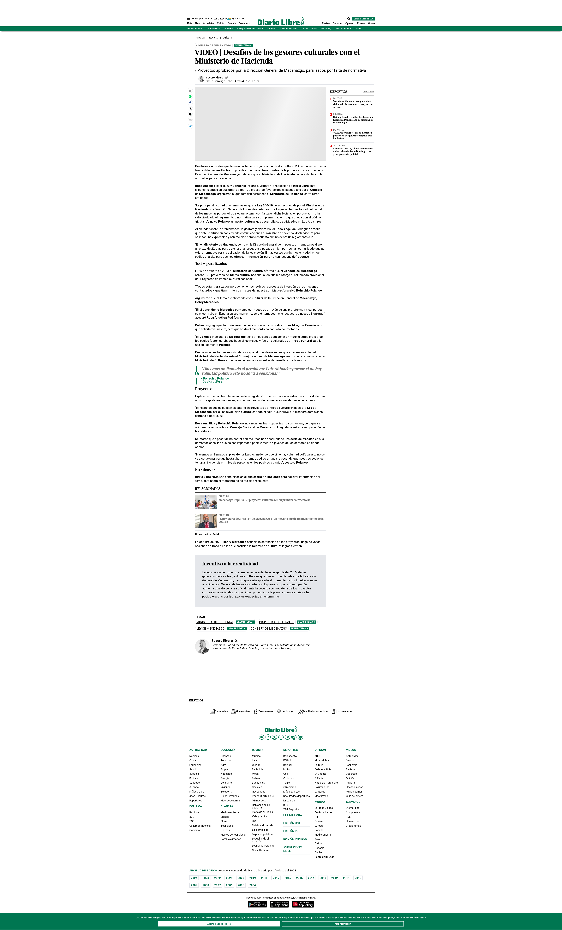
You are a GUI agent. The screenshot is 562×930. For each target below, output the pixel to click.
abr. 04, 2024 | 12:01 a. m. (244, 81)
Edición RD (291, 831)
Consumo (226, 782)
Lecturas (320, 791)
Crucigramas (353, 825)
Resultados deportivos (296, 796)
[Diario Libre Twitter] (274, 737)
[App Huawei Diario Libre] (303, 904)
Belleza (256, 778)
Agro (223, 765)
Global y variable (230, 796)
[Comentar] (190, 114)
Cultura (227, 37)
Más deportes (291, 791)
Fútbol (287, 760)
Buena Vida (258, 782)
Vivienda (226, 787)
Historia (225, 830)
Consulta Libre (260, 850)
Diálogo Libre (196, 791)
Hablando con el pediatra (261, 806)
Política (221, 23)
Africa (318, 843)
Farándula (257, 769)
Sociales (257, 787)
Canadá (319, 830)
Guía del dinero (354, 796)
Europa (319, 825)
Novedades (258, 791)
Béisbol (287, 765)
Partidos (194, 812)
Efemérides (352, 807)
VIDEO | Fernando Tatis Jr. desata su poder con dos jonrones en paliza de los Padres (352, 136)
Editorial (319, 765)
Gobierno (194, 830)
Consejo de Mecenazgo (269, 628)
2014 (311, 878)
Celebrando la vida (262, 825)
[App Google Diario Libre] (257, 904)
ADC (317, 756)
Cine (254, 760)
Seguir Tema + (243, 45)
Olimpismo (289, 787)
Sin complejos (260, 829)
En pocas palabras (262, 834)
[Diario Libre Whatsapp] (300, 737)
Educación (195, 765)
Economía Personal (263, 845)
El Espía (319, 778)
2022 (217, 878)
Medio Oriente (323, 834)
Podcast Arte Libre (263, 796)
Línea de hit (290, 800)
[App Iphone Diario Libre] (279, 904)
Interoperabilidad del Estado (250, 29)
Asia (317, 839)
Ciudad (193, 760)
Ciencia (225, 816)
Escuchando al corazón (260, 840)
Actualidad (209, 23)
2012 (334, 878)
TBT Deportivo (291, 809)
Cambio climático (231, 839)
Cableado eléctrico (288, 29)
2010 (358, 878)
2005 (241, 885)
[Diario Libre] (281, 21)
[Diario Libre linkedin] (281, 737)
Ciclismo (288, 778)
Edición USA (291, 823)
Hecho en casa (354, 787)
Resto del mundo (324, 856)
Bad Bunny (326, 29)
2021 (229, 878)
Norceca (271, 29)
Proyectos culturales (276, 622)
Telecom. (226, 791)
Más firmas (321, 796)
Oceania (319, 848)
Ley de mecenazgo (210, 628)
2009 (194, 885)
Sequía (357, 29)
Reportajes (195, 800)
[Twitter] (236, 640)
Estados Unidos (324, 807)
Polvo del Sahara (343, 29)
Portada (200, 37)
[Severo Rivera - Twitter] (226, 77)
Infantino (228, 29)
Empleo (225, 769)
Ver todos (368, 91)
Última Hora (193, 23)
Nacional (194, 756)
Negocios (226, 773)
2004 (252, 885)
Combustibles (213, 29)
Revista (326, 23)
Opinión (349, 23)
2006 (229, 885)
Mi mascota (259, 800)
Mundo (232, 23)
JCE (191, 816)
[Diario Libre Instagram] (268, 737)
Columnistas (322, 787)
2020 (241, 878)
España (319, 821)
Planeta (361, 23)
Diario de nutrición (262, 812)
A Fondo (194, 787)
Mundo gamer (354, 791)
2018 (264, 878)
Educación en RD (195, 29)
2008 (206, 885)
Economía (244, 23)
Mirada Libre (322, 760)
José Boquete (197, 796)
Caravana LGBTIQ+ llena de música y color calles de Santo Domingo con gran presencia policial (353, 151)
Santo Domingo (215, 81)
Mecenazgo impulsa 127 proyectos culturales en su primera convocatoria (264, 500)
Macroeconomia (230, 800)
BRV (285, 805)
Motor (286, 769)
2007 (217, 885)
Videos (371, 23)
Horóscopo (352, 821)
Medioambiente (230, 812)
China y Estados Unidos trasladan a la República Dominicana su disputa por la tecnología (353, 120)
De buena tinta (323, 769)
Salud (192, 769)
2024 (194, 878)
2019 (252, 878)
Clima (224, 821)
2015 (299, 878)
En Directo (320, 773)
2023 (206, 878)
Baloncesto (290, 756)
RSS (348, 816)
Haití (317, 816)
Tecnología (227, 825)
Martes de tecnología (233, 834)
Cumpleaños (353, 812)
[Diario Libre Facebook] (261, 737)
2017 (276, 878)
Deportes (337, 23)
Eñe (254, 820)
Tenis (286, 782)
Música (256, 756)
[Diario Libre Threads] (294, 737)
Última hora (292, 815)
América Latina (323, 812)
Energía (225, 778)
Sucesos (194, 782)
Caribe (318, 852)
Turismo (226, 760)
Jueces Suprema (309, 29)
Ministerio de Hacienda (214, 622)
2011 (346, 878)
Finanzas (226, 756)
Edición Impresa (295, 838)
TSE (191, 821)
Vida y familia (260, 816)
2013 (323, 878)
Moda (255, 773)
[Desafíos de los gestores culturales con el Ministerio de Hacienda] (190, 96)
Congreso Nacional (200, 825)
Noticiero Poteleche (326, 782)
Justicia (194, 773)
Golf (285, 773)
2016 (288, 878)
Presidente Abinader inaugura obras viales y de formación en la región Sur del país (353, 104)
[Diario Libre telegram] (287, 737)
